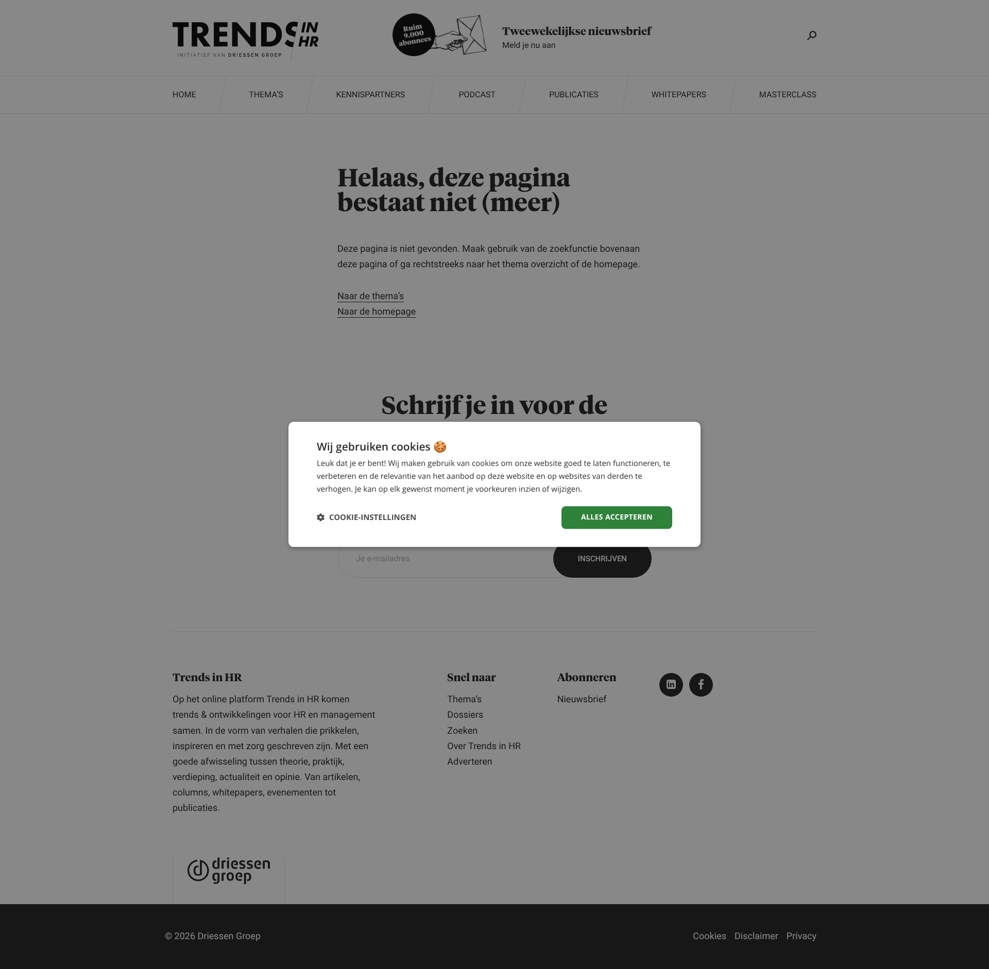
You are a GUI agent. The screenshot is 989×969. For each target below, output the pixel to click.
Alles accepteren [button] (617, 517)
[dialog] (494, 484)
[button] (366, 518)
